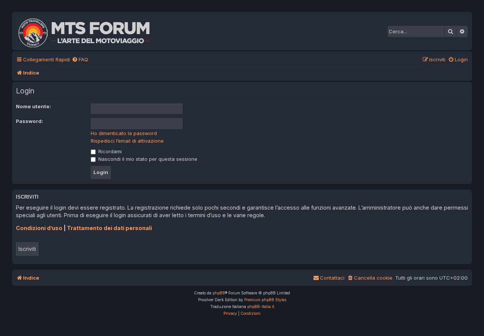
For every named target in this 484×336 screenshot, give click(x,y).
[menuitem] (80, 59)
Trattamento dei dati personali (109, 228)
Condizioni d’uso (39, 228)
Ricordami (109, 151)
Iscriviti (27, 249)
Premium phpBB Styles (265, 299)
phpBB (219, 293)
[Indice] (89, 31)
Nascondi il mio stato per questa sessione (147, 159)
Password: (29, 121)
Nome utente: (33, 106)
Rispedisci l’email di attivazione (127, 141)
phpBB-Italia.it (260, 306)
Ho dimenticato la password (124, 133)
